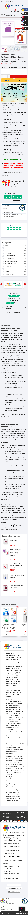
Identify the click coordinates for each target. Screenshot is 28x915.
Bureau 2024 (22, 172)
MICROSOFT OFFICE (13, 172)
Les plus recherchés (11, 261)
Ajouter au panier (18, 76)
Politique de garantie (9, 871)
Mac (6, 250)
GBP (25, 20)
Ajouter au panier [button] (10, 634)
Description (4, 319)
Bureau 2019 (8, 266)
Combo (6, 245)
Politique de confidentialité (11, 878)
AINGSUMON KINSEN (6, 912)
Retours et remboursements (11, 873)
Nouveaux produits (10, 263)
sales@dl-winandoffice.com (7, 1)
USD (25, 13)
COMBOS (7, 248)
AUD (25, 24)
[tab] (4, 319)
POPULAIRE (7, 271)
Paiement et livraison (9, 876)
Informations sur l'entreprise (11, 866)
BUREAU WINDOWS (9, 274)
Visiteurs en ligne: (7, 813)
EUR (25, 9)
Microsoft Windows (10, 258)
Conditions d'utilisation (10, 869)
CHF (25, 28)
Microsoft (8, 253)
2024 (8, 175)
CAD (25, 17)
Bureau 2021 (8, 269)
